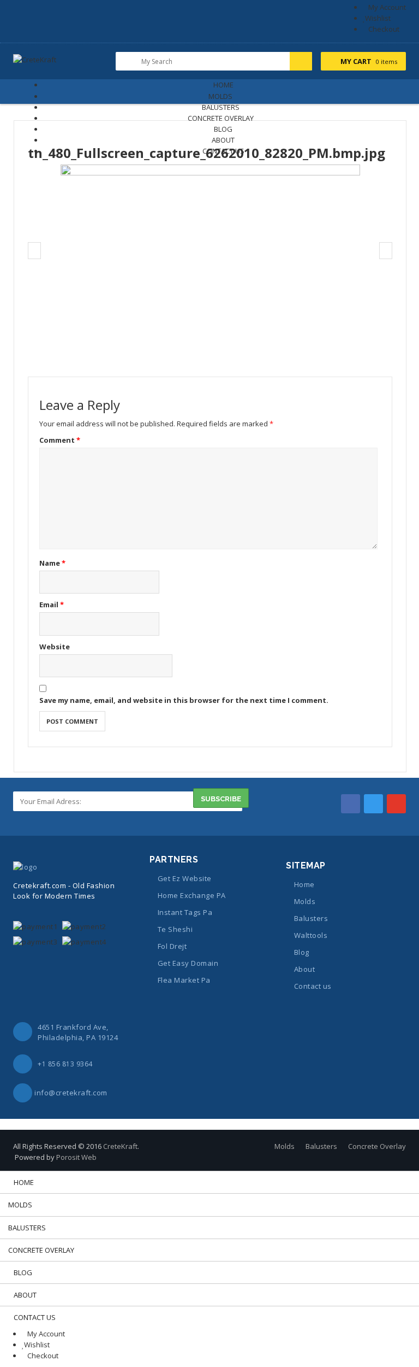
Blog (301, 952)
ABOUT (223, 140)
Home (304, 884)
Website (54, 647)
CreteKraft (120, 1146)
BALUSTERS (221, 107)
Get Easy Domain (188, 963)
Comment (59, 440)
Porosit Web (76, 1157)
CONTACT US (223, 151)
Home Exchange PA (192, 895)
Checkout (383, 29)
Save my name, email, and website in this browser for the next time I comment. (183, 700)
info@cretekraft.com (70, 1093)
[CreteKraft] (34, 63)
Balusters (311, 918)
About (304, 969)
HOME (223, 85)
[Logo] (25, 865)
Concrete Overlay (377, 1146)
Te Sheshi (175, 929)
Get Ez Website (185, 878)
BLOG (223, 129)
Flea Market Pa (184, 980)
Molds (304, 901)
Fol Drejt (172, 946)
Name (52, 563)
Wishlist (378, 18)
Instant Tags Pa (185, 912)
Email (51, 604)
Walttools (310, 935)
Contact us (313, 986)
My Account (387, 7)
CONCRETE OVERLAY (221, 118)
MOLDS (220, 96)
